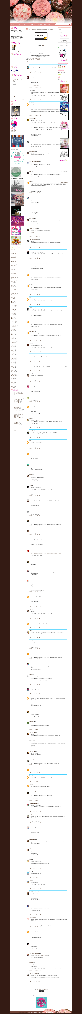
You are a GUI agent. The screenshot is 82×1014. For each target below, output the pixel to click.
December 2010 (13, 355)
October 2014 (13, 294)
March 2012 (13, 335)
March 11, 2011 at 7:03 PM (34, 495)
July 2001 (12, 387)
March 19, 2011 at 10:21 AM (35, 926)
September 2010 (13, 359)
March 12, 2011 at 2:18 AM (35, 618)
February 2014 (13, 305)
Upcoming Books (61, 33)
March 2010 (13, 367)
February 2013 (13, 321)
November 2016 (13, 261)
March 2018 (13, 252)
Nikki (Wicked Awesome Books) (34, 953)
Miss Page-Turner (32, 917)
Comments (61, 45)
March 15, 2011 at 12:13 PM (35, 822)
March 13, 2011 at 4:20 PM (34, 748)
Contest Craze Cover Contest (18, 409)
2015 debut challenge (17, 401)
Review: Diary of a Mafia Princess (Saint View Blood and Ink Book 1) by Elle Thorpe (18, 79)
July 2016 (12, 266)
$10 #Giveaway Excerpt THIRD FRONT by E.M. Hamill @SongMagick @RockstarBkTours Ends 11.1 (18, 91)
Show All (23, 99)
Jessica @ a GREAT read (33, 228)
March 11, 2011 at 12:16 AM (35, 72)
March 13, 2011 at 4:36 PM (34, 764)
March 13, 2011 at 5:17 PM (34, 772)
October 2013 (13, 310)
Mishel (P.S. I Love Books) (33, 973)
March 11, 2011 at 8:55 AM (35, 304)
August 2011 (13, 345)
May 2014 (12, 301)
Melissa (30, 674)
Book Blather (15, 94)
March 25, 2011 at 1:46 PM (34, 981)
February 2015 (13, 289)
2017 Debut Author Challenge (18, 403)
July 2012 (12, 330)
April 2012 (12, 334)
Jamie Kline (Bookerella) (33, 687)
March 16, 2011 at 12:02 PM (35, 868)
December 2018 (13, 250)
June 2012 (12, 331)
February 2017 (13, 257)
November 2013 (13, 309)
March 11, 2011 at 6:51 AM (35, 225)
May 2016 (12, 269)
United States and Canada (17, 424)
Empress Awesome (32, 151)
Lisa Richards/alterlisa (32, 579)
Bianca (30, 485)
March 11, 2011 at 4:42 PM (34, 427)
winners (15, 430)
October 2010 (13, 358)
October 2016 (13, 262)
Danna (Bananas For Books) (33, 239)
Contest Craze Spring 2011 (32, 59)
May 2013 (12, 317)
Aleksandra (31, 710)
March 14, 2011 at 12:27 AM (35, 811)
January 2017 (13, 258)
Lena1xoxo (31, 696)
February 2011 (13, 353)
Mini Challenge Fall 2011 (17, 417)
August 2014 (13, 297)
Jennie (30, 171)
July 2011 (12, 346)
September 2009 (13, 375)
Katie (30, 871)
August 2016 (13, 265)
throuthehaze (31, 721)
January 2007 (13, 386)
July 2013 (12, 314)
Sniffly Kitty (31, 75)
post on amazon (16, 418)
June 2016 (12, 268)
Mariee (30, 384)
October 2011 (13, 342)
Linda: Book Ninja (32, 732)
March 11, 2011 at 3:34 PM (34, 392)
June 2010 (12, 363)
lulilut (30, 181)
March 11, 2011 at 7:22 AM (35, 236)
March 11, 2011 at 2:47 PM (34, 381)
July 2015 (12, 282)
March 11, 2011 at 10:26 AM (35, 340)
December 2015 (13, 276)
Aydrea (30, 474)
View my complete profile (15, 51)
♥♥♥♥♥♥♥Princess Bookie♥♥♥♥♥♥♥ (22, 1012)
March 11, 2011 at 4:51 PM (34, 437)
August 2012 (13, 329)
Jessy (30, 343)
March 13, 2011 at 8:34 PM (34, 781)
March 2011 (13, 351)
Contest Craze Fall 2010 (17, 410)
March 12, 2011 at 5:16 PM (34, 693)
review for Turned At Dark (42, 955)
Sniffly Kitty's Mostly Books (35, 85)
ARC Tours (39, 24)
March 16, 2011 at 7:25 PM (34, 877)
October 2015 (13, 278)
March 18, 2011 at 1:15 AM (35, 900)
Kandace (30, 560)
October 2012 (13, 326)
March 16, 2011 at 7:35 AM (35, 856)
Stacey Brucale (31, 218)
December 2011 (13, 339)
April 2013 (12, 318)
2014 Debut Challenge (17, 400)
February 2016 (13, 273)
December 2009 (13, 371)
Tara (30, 942)
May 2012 (12, 333)
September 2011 (13, 343)
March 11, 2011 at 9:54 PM (34, 525)
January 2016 (13, 274)
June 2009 (12, 379)
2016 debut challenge (17, 402)
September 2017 (13, 253)
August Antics (14, 83)
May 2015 (12, 285)
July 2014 (12, 298)
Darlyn (30, 825)
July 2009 (12, 378)
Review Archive (47, 24)
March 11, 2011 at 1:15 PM (34, 361)
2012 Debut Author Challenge (18, 393)
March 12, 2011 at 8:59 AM (35, 658)
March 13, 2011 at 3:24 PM (34, 729)
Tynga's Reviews (15, 77)
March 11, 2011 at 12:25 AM (35, 99)
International (16, 415)
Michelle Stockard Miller (33, 891)
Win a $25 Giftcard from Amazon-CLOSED (40, 29)
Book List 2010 (13, 131)
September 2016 (13, 264)
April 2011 (12, 350)
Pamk (30, 775)
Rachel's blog (36, 49)
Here (15, 38)
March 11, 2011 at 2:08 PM (34, 370)
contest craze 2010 (16, 408)
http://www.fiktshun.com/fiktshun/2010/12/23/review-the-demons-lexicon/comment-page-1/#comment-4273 (47, 553)
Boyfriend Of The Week (17, 406)
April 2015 (12, 286)
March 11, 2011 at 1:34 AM (35, 178)
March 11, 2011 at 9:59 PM (34, 534)
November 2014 (13, 293)
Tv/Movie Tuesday (16, 423)
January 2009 (13, 382)
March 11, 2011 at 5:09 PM (34, 448)
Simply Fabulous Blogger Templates (60, 1012)
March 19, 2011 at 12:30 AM (35, 914)
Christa (30, 250)
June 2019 (12, 249)
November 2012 (13, 325)
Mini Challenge (16, 416)
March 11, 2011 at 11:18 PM (35, 591)
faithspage (31, 962)
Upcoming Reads (31, 24)
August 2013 (13, 313)
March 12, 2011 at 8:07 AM (35, 648)
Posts (60, 43)
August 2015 (13, 281)
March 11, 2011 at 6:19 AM (35, 215)
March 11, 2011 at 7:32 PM (34, 515)
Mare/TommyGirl (32, 814)
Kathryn (30, 364)
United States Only (16, 425)
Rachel (43, 45)
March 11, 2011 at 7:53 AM (35, 247)
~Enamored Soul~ (32, 118)
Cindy (17, 45)
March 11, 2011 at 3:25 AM (35, 192)
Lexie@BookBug (32, 839)
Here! (14, 35)
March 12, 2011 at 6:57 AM (35, 637)
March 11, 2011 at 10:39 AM (35, 351)
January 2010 (13, 370)
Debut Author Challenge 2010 (18, 414)
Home (12, 24)
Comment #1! (33, 232)
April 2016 (12, 270)
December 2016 (13, 260)
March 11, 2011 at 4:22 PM (34, 415)
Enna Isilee (31, 65)
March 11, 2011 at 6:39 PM (34, 482)
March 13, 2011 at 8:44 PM (34, 800)
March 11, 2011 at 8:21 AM (35, 258)
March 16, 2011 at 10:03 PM (35, 888)
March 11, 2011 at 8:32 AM (35, 269)
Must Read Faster (15, 82)
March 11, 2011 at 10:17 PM (35, 545)
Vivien (30, 609)
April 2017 (12, 256)
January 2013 (13, 322)
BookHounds (15, 89)
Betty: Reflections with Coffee (34, 161)
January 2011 (13, 354)
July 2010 (12, 362)
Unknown (30, 297)
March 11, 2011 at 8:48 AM (35, 294)
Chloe (30, 418)
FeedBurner (66, 41)
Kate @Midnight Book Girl (33, 102)
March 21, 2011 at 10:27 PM (35, 970)
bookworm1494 (31, 331)
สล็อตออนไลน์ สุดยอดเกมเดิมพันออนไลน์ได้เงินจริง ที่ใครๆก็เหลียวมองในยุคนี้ (18, 96)
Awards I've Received (62, 30)
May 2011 (12, 349)
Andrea (30, 880)
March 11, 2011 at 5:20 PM (34, 459)
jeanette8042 (31, 430)
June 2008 (12, 383)
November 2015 (13, 277)
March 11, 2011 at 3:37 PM (34, 401)
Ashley (30, 373)
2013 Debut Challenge (17, 399)
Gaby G (30, 630)
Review (15, 421)
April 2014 (12, 302)
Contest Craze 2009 (17, 407)
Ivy (29, 284)
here (43, 689)
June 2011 (12, 347)
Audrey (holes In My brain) (33, 803)
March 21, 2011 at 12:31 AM (35, 950)
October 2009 (13, 374)
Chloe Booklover (32, 307)
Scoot (30, 859)
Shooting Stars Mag (32, 791)
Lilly (30, 848)
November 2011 (13, 341)
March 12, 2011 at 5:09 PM (34, 684)
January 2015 (13, 290)
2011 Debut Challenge (17, 392)
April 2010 (12, 366)
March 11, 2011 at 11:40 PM (35, 606)
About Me (18, 24)
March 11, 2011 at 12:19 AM (35, 87)
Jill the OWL (31, 640)
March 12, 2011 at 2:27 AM (35, 627)
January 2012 (13, 338)
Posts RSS (24, 24)
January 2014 (13, 306)
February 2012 (13, 337)
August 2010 (13, 361)
